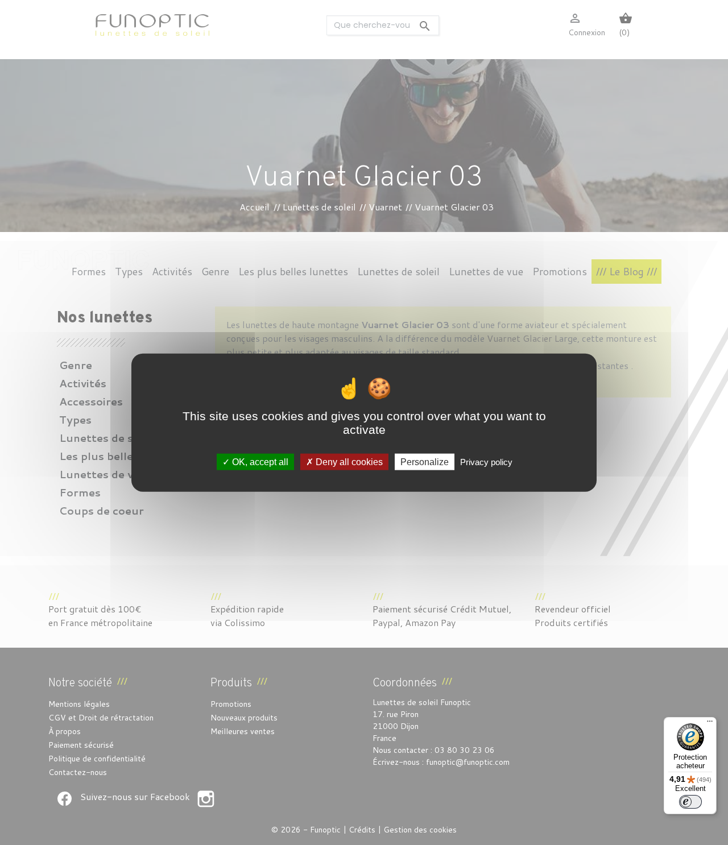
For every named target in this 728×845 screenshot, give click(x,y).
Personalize (424, 461)
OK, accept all (259, 461)
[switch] (690, 802)
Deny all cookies (348, 461)
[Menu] (710, 724)
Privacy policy (486, 461)
